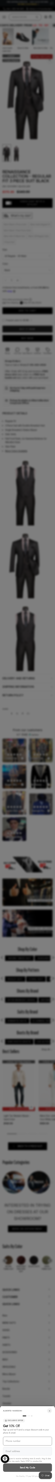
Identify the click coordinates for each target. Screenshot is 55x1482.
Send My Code (27, 1467)
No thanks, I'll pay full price (27, 1476)
